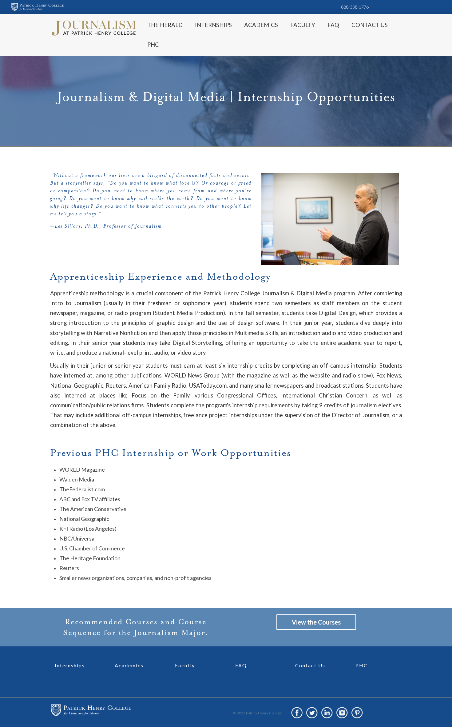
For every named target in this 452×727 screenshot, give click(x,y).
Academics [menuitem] (261, 25)
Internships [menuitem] (213, 25)
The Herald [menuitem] (165, 25)
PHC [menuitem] (153, 44)
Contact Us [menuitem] (369, 25)
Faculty (185, 665)
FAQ (241, 665)
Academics (129, 665)
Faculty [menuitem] (302, 25)
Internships (70, 665)
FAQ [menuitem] (333, 25)
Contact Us (310, 665)
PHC (361, 665)
